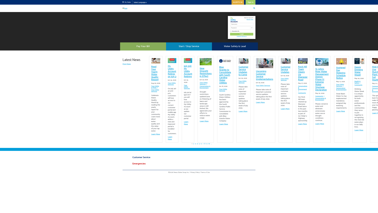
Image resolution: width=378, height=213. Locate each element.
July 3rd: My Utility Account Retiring (188, 71)
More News (127, 64)
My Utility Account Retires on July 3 (172, 71)
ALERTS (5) (237, 2)
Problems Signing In (242, 36)
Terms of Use (205, 172)
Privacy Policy (195, 172)
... (211, 143)
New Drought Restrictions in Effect (206, 72)
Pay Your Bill (143, 46)
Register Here (250, 19)
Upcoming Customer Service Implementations (264, 75)
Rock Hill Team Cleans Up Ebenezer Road (303, 73)
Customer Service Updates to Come (243, 71)
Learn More (155, 134)
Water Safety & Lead (235, 46)
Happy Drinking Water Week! (358, 71)
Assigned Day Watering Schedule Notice (341, 73)
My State (127, 2)
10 (209, 143)
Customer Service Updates (285, 69)
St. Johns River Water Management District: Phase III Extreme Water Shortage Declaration (322, 79)
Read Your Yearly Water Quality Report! (154, 73)
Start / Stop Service (189, 46)
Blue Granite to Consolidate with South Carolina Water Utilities (225, 75)
